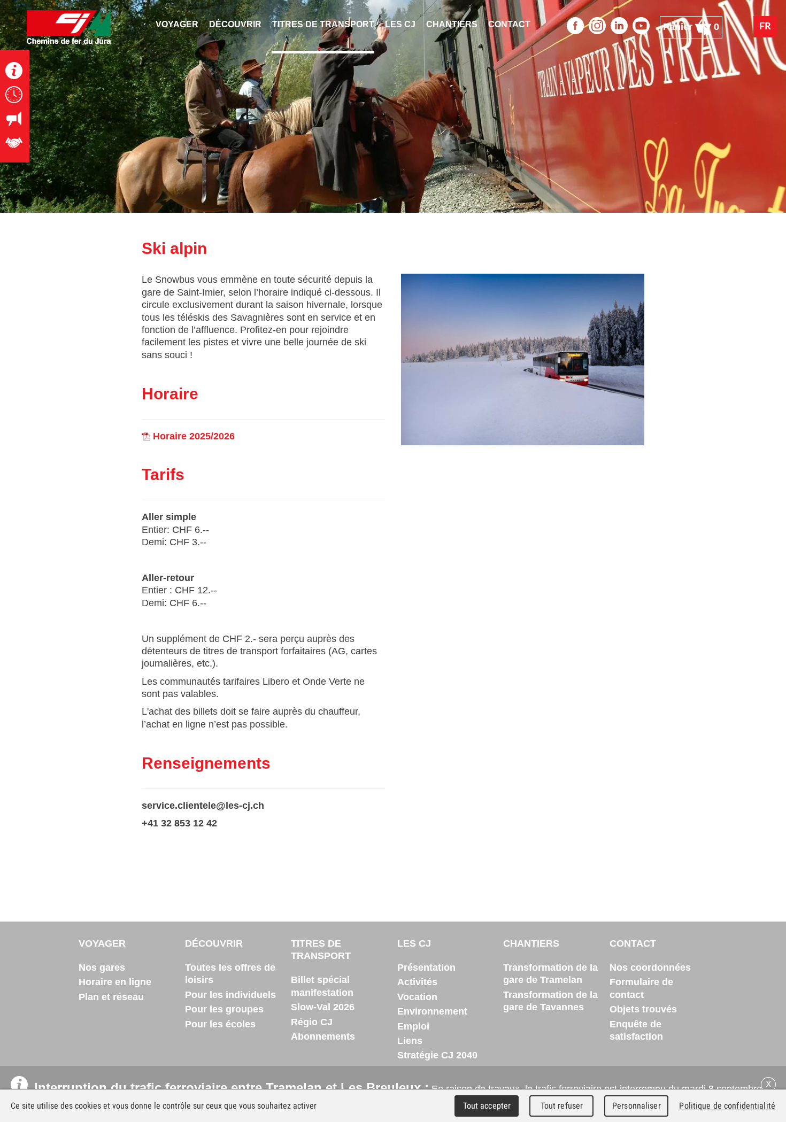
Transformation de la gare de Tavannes (550, 1000)
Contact (633, 943)
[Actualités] (14, 118)
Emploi (413, 1026)
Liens (409, 1040)
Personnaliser (636, 1106)
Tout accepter (487, 1106)
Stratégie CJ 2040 (437, 1055)
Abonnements (323, 1036)
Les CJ (414, 943)
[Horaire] (14, 94)
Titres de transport (321, 949)
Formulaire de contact (641, 988)
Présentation (426, 967)
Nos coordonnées (650, 967)
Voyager (102, 943)
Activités (417, 982)
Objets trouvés (643, 1009)
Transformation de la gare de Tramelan (550, 973)
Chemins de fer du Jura (69, 27)
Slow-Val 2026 (323, 1007)
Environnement (432, 1011)
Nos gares (102, 967)
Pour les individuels (230, 994)
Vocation (417, 997)
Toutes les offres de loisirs (230, 973)
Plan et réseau (111, 997)
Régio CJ (312, 1022)
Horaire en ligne (115, 982)
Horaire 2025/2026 (192, 436)
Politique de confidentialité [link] (727, 1106)
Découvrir (214, 943)
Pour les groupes (224, 1009)
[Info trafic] (14, 70)
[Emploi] (14, 142)
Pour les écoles (220, 1024)
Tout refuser (562, 1106)
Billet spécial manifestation (322, 985)
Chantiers (531, 943)
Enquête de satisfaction (636, 1030)
